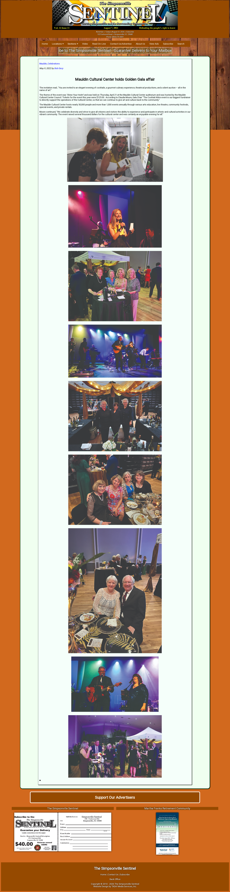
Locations (57, 43)
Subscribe (130, 32)
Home (45, 43)
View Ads (154, 43)
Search (180, 43)
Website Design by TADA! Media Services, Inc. (115, 886)
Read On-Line (99, 43)
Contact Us (113, 874)
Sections (72, 43)
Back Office (115, 879)
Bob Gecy (58, 68)
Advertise (99, 32)
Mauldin (43, 63)
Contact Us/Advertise (121, 43)
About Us (140, 43)
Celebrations (54, 63)
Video (85, 43)
